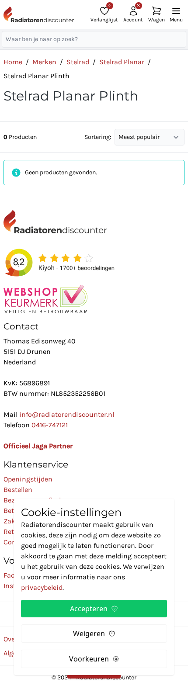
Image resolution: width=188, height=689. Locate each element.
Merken (44, 62)
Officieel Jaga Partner (38, 446)
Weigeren (89, 633)
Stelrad (77, 62)
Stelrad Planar (121, 62)
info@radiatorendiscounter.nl (66, 414)
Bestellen (17, 489)
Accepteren (89, 608)
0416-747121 (49, 425)
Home (12, 62)
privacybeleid (42, 587)
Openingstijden (27, 479)
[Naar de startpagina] (38, 14)
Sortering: (97, 137)
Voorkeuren (89, 659)
